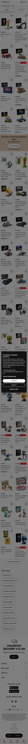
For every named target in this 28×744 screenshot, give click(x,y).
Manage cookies (14, 389)
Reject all (14, 385)
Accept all (14, 380)
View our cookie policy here (9, 376)
